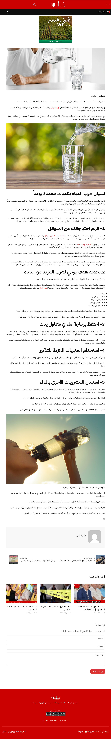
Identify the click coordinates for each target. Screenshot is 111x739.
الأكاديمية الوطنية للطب (84, 244)
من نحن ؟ (63, 721)
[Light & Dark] (7, 12)
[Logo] (58, 7)
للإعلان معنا (53, 721)
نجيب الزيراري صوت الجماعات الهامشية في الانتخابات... (91, 608)
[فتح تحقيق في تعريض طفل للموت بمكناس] (55, 593)
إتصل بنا (45, 721)
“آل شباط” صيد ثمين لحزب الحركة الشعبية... (21, 608)
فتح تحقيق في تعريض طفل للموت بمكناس (56, 608)
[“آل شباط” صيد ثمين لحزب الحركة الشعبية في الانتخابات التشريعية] (21, 593)
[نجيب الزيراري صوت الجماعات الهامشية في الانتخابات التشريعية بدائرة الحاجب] (89, 593)
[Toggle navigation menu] (108, 4)
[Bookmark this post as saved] (104, 519)
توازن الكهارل (55, 107)
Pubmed (43, 288)
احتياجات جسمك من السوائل (55, 235)
